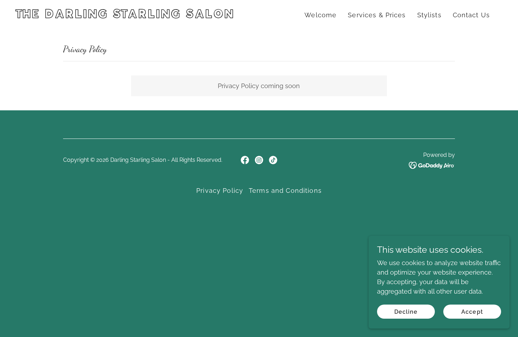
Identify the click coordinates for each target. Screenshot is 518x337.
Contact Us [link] (471, 15)
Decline (406, 311)
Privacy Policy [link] (219, 190)
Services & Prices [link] (377, 15)
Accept (472, 311)
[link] (135, 15)
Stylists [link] (429, 15)
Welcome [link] (320, 15)
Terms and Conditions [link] (285, 190)
